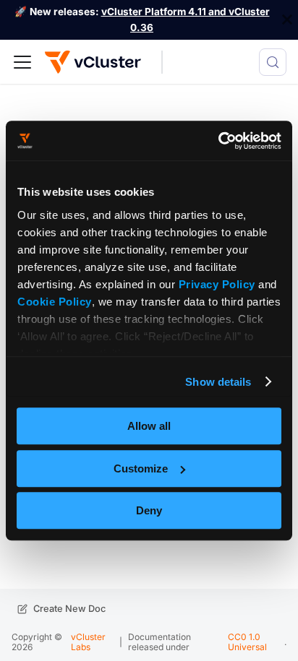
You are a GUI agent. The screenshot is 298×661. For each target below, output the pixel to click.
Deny (149, 510)
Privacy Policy (217, 284)
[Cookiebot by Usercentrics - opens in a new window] (218, 140)
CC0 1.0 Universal (247, 641)
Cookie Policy (54, 301)
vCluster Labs (88, 641)
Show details (218, 382)
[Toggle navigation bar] (22, 62)
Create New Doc (69, 608)
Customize (141, 468)
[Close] (287, 20)
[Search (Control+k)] (272, 62)
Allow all (149, 426)
